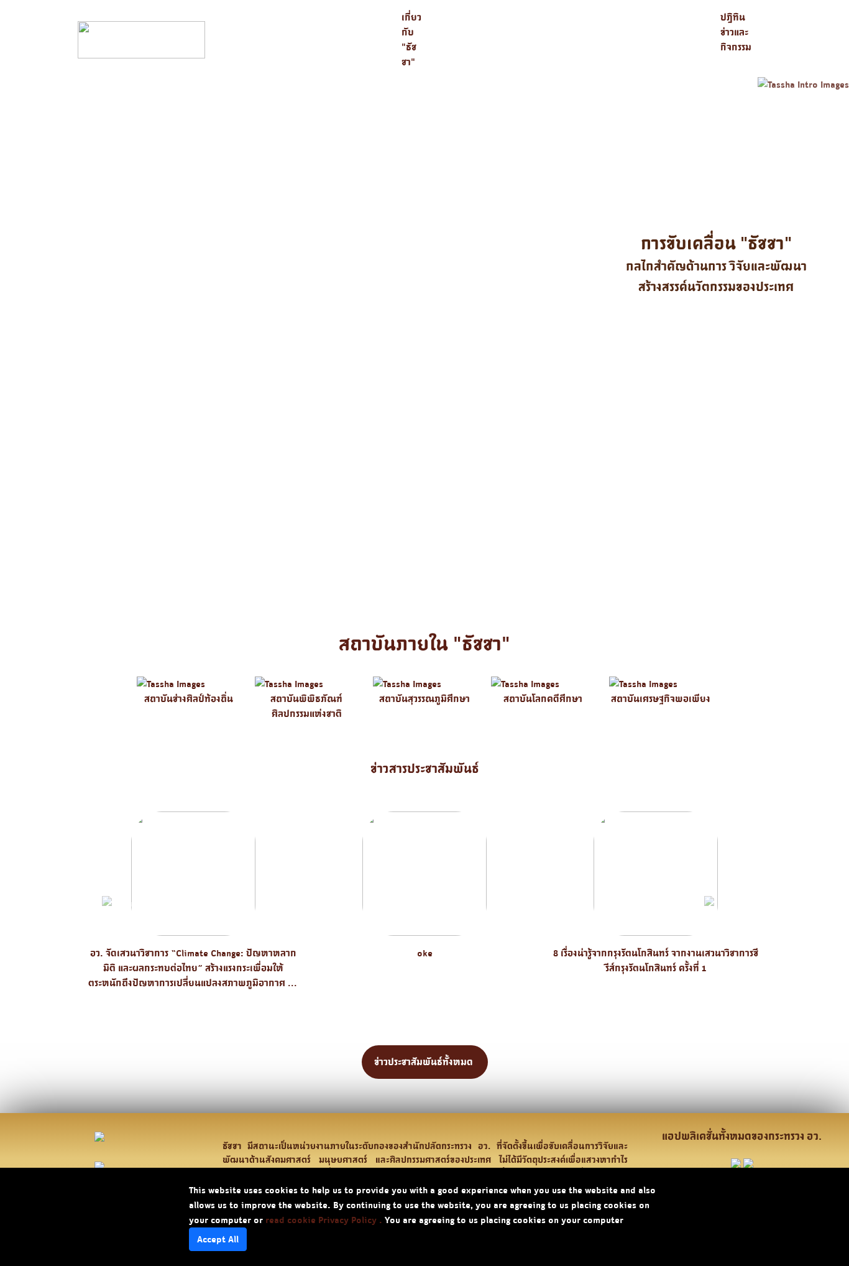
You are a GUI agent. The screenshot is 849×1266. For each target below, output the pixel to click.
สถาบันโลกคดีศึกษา (542, 698)
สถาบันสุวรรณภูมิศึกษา (424, 698)
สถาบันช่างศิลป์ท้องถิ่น (188, 698)
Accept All (218, 1239)
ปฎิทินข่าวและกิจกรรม (735, 32)
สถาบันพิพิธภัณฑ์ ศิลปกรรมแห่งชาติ (306, 706)
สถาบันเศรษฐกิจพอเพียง (660, 698)
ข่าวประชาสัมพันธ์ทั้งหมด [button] (425, 1062)
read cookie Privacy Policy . (323, 1219)
